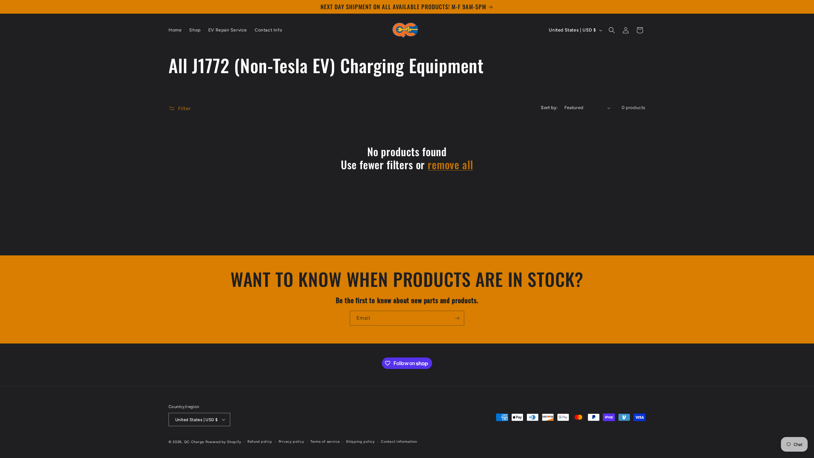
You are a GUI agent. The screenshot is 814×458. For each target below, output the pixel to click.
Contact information (399, 442)
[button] (612, 30)
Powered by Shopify (223, 442)
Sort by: (549, 107)
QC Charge (194, 442)
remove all (450, 164)
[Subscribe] (457, 318)
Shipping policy (360, 442)
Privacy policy (291, 442)
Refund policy (259, 442)
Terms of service (325, 442)
